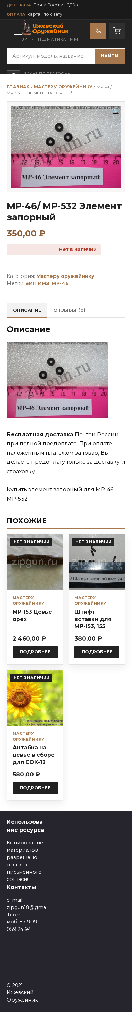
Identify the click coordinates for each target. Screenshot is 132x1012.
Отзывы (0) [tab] (69, 310)
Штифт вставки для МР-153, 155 (92, 619)
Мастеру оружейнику (63, 86)
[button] (116, 111)
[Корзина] (117, 31)
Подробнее (35, 651)
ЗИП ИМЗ (37, 283)
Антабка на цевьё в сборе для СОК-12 (34, 754)
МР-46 (60, 283)
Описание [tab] (27, 310)
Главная (18, 86)
